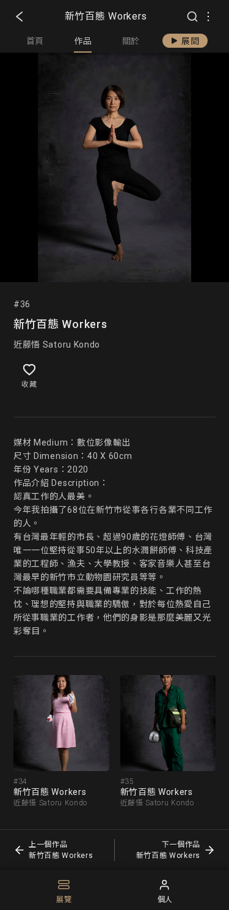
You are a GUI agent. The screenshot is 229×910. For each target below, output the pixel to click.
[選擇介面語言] (208, 16)
